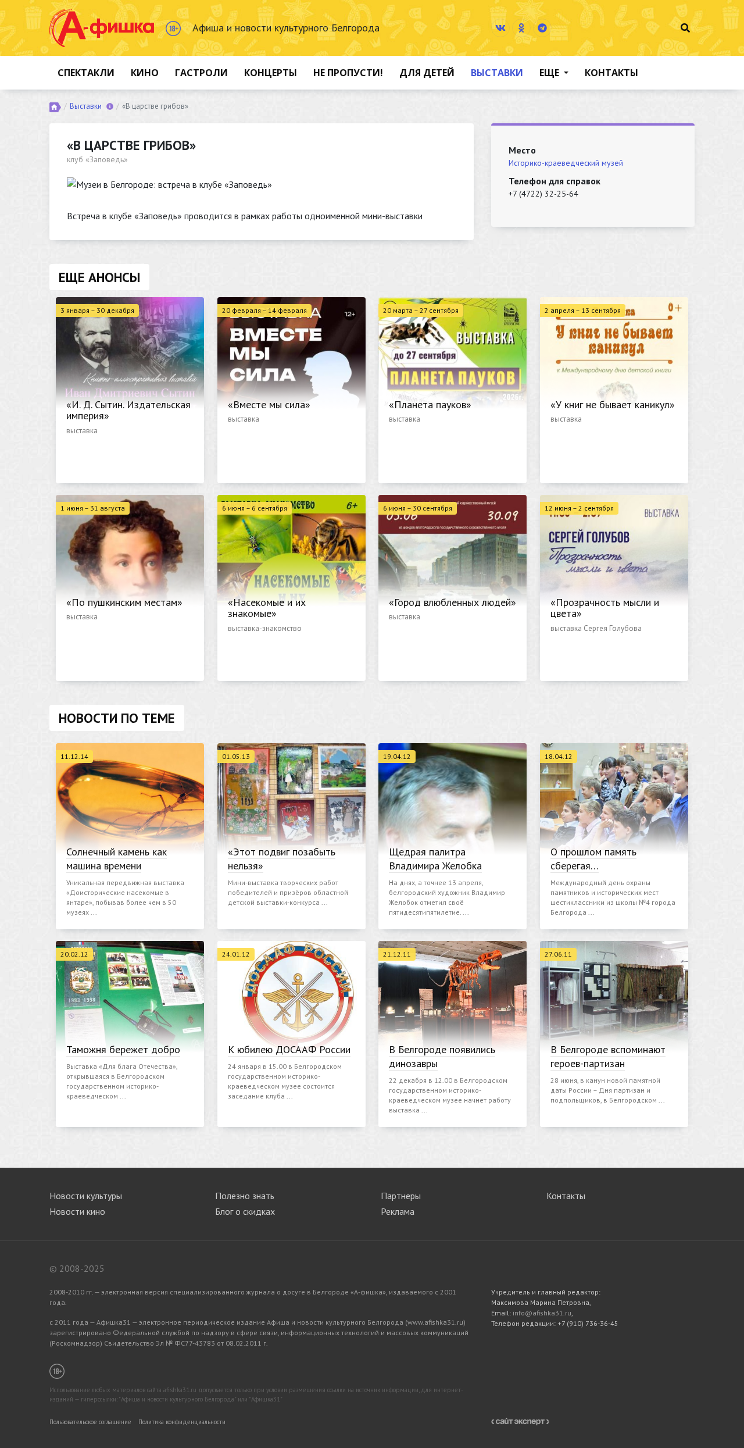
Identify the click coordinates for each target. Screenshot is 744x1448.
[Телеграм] (542, 28)
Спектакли (86, 72)
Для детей (427, 72)
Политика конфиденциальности (182, 1422)
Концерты (270, 72)
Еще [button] (550, 72)
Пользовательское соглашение (90, 1422)
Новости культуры (85, 1195)
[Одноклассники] (521, 28)
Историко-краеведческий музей (566, 163)
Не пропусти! (348, 72)
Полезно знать (244, 1195)
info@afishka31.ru (542, 1312)
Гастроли (201, 72)
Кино (145, 72)
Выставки (497, 72)
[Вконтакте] (500, 28)
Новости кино (77, 1211)
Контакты (611, 72)
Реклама (397, 1211)
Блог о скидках (245, 1211)
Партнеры (401, 1195)
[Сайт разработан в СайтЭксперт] (520, 1420)
